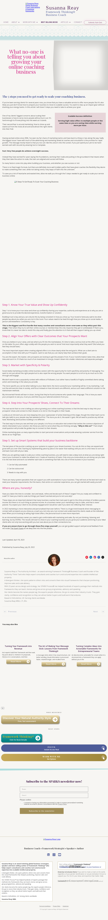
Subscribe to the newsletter (41, 811)
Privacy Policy (62, 804)
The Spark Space (17, 528)
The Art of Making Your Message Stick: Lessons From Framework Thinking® (53, 647)
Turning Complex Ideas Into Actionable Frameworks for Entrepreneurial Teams (89, 647)
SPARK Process (75, 866)
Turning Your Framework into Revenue (18, 647)
